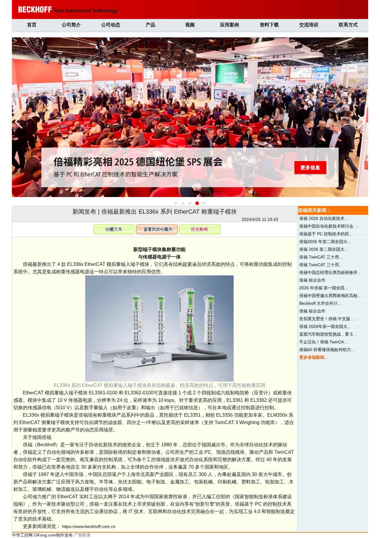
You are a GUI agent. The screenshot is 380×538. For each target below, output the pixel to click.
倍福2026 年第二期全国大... (325, 241)
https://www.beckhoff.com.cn (88, 526)
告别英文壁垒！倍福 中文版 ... (327, 318)
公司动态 (110, 24)
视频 (190, 24)
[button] (176, 203)
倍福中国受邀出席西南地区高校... (330, 295)
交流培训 (308, 24)
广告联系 (82, 535)
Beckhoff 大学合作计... (320, 303)
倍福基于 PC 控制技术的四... (325, 233)
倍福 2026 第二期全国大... (323, 249)
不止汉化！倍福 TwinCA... (323, 341)
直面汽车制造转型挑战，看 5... (327, 334)
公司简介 (71, 24)
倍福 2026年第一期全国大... (325, 326)
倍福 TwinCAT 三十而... (321, 257)
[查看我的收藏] (157, 226)
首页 (32, 24)
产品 (150, 24)
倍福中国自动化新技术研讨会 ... (328, 226)
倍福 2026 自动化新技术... (323, 218)
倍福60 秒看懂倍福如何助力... (326, 349)
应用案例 (229, 24)
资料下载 (269, 24)
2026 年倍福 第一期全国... (323, 287)
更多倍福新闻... (313, 357)
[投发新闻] (200, 226)
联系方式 (348, 24)
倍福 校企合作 (312, 280)
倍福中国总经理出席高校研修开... (330, 272)
